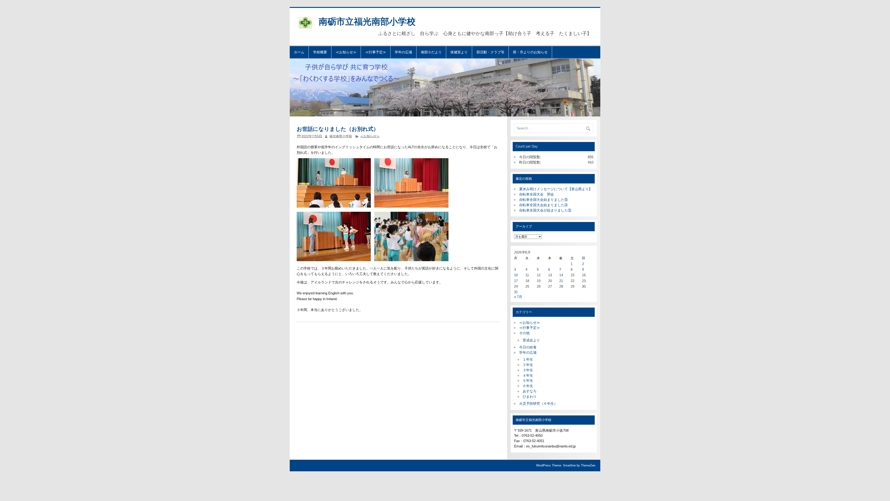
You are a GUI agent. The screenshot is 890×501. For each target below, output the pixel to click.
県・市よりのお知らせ (530, 52)
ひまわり (530, 396)
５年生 (528, 380)
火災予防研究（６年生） (538, 403)
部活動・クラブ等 (490, 52)
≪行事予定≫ (375, 52)
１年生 (528, 359)
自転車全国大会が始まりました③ (545, 210)
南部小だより (431, 52)
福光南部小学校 (340, 136)
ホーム (299, 52)
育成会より (531, 340)
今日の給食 (528, 347)
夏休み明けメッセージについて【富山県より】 (555, 189)
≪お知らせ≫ (346, 52)
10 (516, 275)
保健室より (459, 52)
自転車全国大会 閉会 (536, 194)
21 (561, 281)
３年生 (528, 370)
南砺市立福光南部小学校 (367, 21)
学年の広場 (403, 52)
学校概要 (320, 52)
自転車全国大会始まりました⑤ (543, 200)
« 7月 (518, 297)
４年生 (528, 375)
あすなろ (530, 391)
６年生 (528, 386)
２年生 (528, 365)
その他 (524, 333)
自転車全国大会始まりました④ (543, 205)
